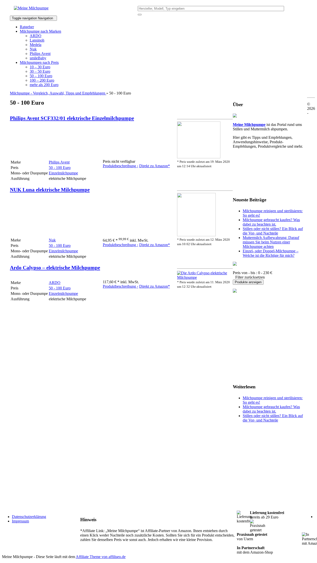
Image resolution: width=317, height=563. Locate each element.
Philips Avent (40, 53)
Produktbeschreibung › (120, 166)
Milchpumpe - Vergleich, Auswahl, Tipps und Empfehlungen (58, 93)
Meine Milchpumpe (249, 124)
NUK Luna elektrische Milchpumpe (50, 189)
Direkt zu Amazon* (154, 166)
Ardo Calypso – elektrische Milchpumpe (55, 267)
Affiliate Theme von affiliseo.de (101, 557)
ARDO (35, 36)
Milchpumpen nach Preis (39, 62)
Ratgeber (27, 27)
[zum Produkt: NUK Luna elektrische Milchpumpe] (196, 235)
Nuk (33, 49)
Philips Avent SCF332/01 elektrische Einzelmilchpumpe (72, 118)
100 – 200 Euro (42, 80)
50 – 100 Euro (41, 76)
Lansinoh (37, 40)
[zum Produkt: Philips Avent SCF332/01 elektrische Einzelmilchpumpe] (198, 157)
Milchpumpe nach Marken (40, 31)
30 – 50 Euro (40, 71)
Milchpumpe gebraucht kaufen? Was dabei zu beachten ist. (271, 222)
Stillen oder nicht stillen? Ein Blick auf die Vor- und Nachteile (273, 231)
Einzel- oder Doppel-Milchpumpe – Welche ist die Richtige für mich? (270, 253)
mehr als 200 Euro (44, 85)
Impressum (20, 521)
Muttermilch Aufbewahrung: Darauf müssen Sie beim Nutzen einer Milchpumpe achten (271, 242)
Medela (35, 45)
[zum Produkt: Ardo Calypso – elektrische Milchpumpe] (205, 277)
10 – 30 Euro (40, 67)
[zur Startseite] (31, 8)
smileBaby (38, 58)
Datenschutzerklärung (29, 517)
